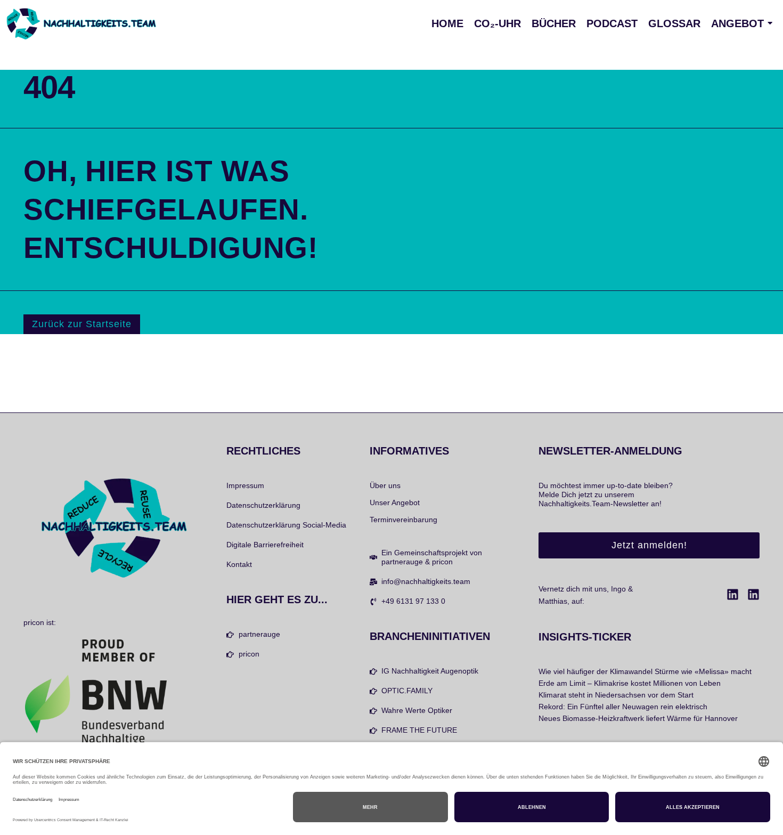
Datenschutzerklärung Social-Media (286, 525)
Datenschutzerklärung (263, 505)
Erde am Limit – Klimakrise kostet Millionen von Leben (630, 683)
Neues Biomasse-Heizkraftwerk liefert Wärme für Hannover (638, 718)
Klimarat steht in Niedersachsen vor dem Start (616, 695)
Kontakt (239, 564)
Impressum (245, 485)
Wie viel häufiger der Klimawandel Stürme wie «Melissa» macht (645, 671)
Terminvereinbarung (403, 519)
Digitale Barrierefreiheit (265, 544)
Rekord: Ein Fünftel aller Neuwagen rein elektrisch (623, 706)
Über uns (385, 485)
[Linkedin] (733, 594)
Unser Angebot (395, 502)
